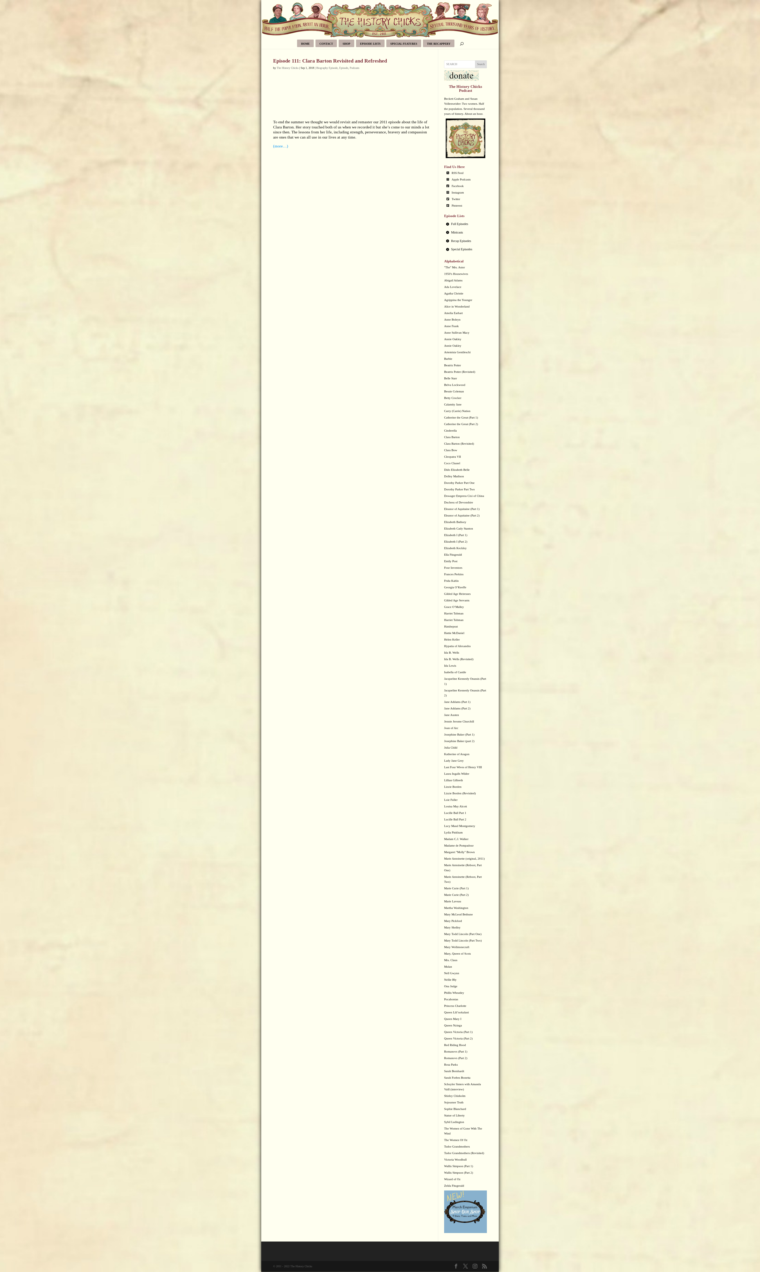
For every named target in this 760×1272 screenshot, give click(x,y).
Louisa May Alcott (455, 806)
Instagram (458, 192)
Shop (346, 43)
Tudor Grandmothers (457, 1146)
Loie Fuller (451, 799)
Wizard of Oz (452, 1179)
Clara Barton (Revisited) (459, 443)
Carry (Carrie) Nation (457, 411)
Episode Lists (370, 43)
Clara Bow (450, 450)
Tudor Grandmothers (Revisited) (464, 1153)
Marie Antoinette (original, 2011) (464, 858)
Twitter (456, 199)
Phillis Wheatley (454, 992)
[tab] (465, 224)
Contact (326, 43)
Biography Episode (327, 67)
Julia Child (450, 747)
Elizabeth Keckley (455, 548)
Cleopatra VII (452, 456)
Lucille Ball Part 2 (455, 819)
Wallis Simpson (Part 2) (458, 1172)
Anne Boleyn (452, 319)
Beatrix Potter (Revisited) (459, 371)
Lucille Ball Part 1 (455, 812)
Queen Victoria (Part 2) (458, 1038)
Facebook (458, 186)
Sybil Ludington (454, 1122)
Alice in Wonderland (457, 306)
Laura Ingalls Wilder (456, 773)
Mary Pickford (453, 921)
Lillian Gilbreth (453, 780)
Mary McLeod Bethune (458, 914)
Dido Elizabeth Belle (457, 469)
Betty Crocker (452, 398)
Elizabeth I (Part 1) (455, 535)
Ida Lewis (450, 665)
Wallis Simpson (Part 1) (458, 1166)
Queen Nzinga (453, 1025)
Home (305, 43)
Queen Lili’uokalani (456, 1012)
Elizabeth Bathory (455, 522)
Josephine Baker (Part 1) (459, 734)
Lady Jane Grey (454, 760)
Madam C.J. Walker (456, 839)
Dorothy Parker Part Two (459, 489)
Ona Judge (450, 986)
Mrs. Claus (450, 960)
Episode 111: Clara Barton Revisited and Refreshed (330, 61)
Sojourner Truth (454, 1102)
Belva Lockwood (454, 384)
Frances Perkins (454, 574)
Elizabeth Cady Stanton (458, 528)
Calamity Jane (453, 404)
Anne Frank (451, 326)
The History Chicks (287, 67)
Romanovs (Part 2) (455, 1058)
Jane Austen (451, 715)
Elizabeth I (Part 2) (455, 541)
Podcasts (354, 67)
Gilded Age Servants (456, 600)
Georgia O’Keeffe (455, 587)
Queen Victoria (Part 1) (458, 1032)
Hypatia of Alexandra (457, 646)
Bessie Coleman (454, 391)
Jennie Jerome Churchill (459, 721)
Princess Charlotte (455, 1005)
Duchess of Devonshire (458, 502)
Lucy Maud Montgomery (459, 826)
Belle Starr (450, 378)
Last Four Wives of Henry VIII (463, 767)
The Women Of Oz (455, 1140)
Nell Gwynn (451, 973)
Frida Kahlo (451, 580)
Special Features (403, 43)
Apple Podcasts (461, 179)
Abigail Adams (453, 280)
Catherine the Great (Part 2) (461, 424)
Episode (343, 67)
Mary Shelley (452, 927)
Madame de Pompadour (459, 845)
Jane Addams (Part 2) (457, 708)
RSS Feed (458, 173)
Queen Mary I (452, 1018)
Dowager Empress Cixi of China (464, 495)
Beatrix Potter (452, 365)
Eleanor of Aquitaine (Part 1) (462, 509)
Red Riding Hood (455, 1045)
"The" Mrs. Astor (454, 267)
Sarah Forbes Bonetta (457, 1077)
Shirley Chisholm (455, 1095)
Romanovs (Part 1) (455, 1051)
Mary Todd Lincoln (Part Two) (463, 940)
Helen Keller (452, 639)
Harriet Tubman (454, 613)
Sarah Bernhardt (454, 1071)
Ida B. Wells (451, 652)
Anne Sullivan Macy (456, 332)
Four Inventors (453, 567)
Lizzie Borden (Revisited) (460, 793)
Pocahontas (451, 999)
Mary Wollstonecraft (456, 947)
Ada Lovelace (452, 287)
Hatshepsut (451, 626)
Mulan (448, 966)
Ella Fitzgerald (453, 554)
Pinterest (457, 205)
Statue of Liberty (454, 1115)
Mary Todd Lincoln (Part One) (463, 934)
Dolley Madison (454, 476)
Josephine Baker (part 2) (459, 741)
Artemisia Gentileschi (457, 352)
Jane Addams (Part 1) (457, 701)
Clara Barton (452, 437)
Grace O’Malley (454, 606)
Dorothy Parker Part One (459, 482)
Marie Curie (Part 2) (456, 894)
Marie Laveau (452, 901)
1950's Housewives (456, 273)
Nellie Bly (450, 979)
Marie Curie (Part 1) (456, 888)
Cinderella (450, 430)
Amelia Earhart (453, 313)
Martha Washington (456, 907)
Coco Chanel (452, 463)
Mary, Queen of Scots (457, 953)
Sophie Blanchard (455, 1109)
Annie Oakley (452, 339)
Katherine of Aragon (456, 754)
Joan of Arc (451, 728)
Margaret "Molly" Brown (459, 852)
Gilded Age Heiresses (457, 593)
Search (481, 64)
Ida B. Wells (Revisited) (458, 659)
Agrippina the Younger (458, 300)
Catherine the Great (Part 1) (461, 417)
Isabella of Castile (455, 672)
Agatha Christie (453, 293)
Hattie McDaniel (454, 633)
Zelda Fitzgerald (454, 1185)
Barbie (448, 358)
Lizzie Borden (453, 786)
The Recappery (438, 43)
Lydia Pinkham (453, 832)
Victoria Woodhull (455, 1159)
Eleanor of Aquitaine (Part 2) (462, 515)
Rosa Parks (451, 1064)
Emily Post (450, 561)
